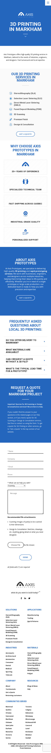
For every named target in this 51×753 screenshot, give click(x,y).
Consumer (9, 662)
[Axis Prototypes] (25, 15)
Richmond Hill (31, 722)
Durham (9, 729)
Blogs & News (32, 686)
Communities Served (16, 701)
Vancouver (10, 716)
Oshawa (9, 722)
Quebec (9, 710)
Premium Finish (21, 119)
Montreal (9, 707)
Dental (8, 665)
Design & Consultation (24, 124)
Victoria (9, 735)
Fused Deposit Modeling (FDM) (28, 109)
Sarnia (8, 738)
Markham (9, 719)
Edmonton (29, 713)
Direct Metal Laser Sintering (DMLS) (26, 104)
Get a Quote (10, 692)
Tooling (30, 618)
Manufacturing (33, 615)
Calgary (28, 710)
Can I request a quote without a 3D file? (19, 360)
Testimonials (11, 689)
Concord (29, 725)
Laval (28, 729)
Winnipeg (29, 716)
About (8, 686)
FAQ (28, 689)
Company (11, 680)
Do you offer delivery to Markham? (21, 341)
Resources (32, 680)
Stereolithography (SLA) (25, 93)
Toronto (29, 707)
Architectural (11, 656)
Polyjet (30, 674)
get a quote (25, 134)
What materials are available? (18, 350)
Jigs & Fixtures (32, 621)
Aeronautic (10, 653)
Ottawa (8, 713)
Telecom (9, 675)
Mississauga (30, 719)
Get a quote (25, 298)
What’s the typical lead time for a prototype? (24, 369)
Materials (32, 647)
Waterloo (9, 732)
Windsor (29, 735)
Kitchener (29, 732)
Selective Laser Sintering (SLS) (28, 98)
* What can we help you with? (19, 483)
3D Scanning (19, 114)
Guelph (28, 738)
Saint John (9, 725)
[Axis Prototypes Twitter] (29, 598)
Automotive (10, 659)
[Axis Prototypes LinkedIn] (25, 598)
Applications (34, 609)
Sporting (9, 672)
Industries (11, 647)
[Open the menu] (48, 3)
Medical (9, 669)
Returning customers (14, 695)
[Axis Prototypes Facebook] (21, 598)
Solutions (11, 609)
